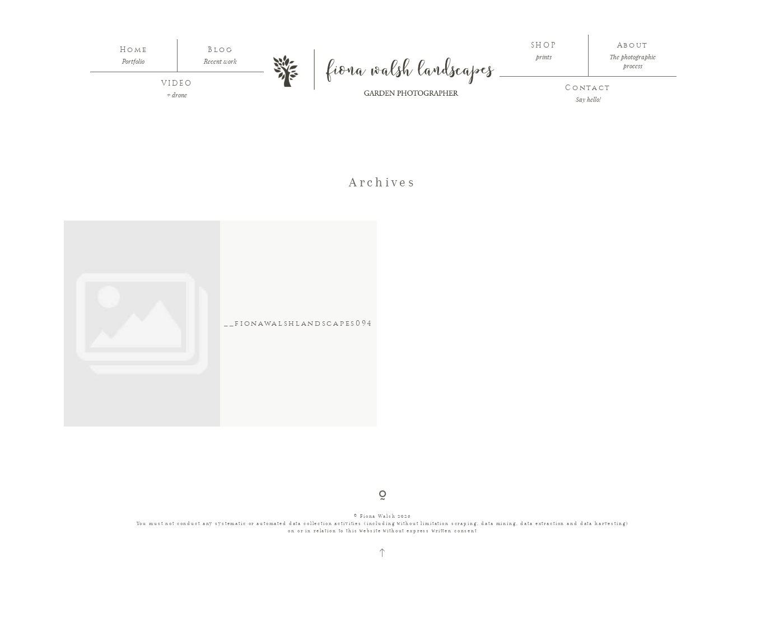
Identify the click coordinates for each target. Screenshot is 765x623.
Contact (588, 88)
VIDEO (177, 83)
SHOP (544, 45)
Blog (221, 50)
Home (134, 50)
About (633, 45)
